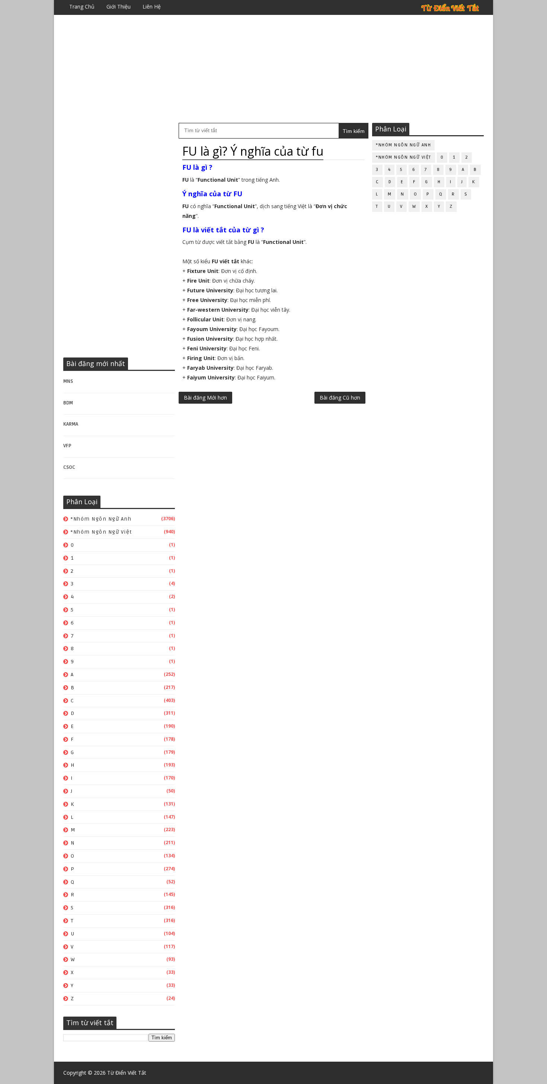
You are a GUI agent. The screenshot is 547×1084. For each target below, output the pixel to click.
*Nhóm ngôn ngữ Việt (101, 532)
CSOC (69, 467)
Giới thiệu (118, 6)
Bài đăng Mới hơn (205, 397)
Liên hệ (152, 6)
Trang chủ (82, 6)
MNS (68, 381)
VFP (67, 446)
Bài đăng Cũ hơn (340, 397)
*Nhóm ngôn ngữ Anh (101, 519)
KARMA (70, 424)
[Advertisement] (273, 69)
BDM (68, 403)
